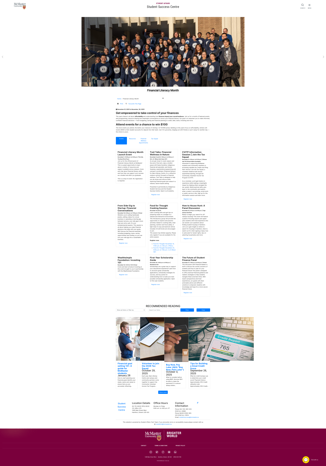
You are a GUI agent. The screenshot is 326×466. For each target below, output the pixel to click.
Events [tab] (121, 139)
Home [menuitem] (118, 14)
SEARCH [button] (302, 8)
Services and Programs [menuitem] (135, 14)
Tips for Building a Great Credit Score (198, 366)
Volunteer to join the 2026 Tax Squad (150, 366)
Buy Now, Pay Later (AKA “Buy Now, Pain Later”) (175, 367)
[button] (312, 459)
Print (121, 104)
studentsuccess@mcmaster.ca (189, 417)
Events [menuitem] (147, 14)
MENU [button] (309, 8)
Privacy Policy (180, 445)
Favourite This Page (134, 104)
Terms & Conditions (161, 445)
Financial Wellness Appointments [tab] (143, 141)
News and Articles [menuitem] (171, 14)
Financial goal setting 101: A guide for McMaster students (125, 368)
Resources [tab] (132, 139)
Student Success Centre (163, 7)
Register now (156, 194)
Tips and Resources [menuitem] (157, 14)
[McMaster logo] (163, 440)
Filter (187, 310)
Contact (143, 445)
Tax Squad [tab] (154, 139)
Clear (203, 310)
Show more (163, 392)
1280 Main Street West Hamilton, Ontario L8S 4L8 (158, 457)
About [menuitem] (124, 14)
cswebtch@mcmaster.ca (163, 424)
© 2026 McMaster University (163, 460)
